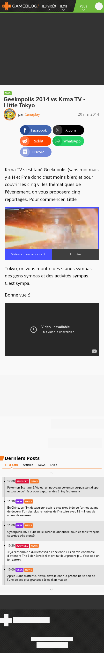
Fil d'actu (11, 465)
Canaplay (32, 114)
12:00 (52, 486)
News (41, 465)
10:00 (51, 574)
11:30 (52, 508)
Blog (8, 93)
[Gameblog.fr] (19, 6)
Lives (53, 465)
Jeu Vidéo (48, 6)
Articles (28, 465)
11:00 (53, 530)
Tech (63, 6)
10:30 (53, 552)
